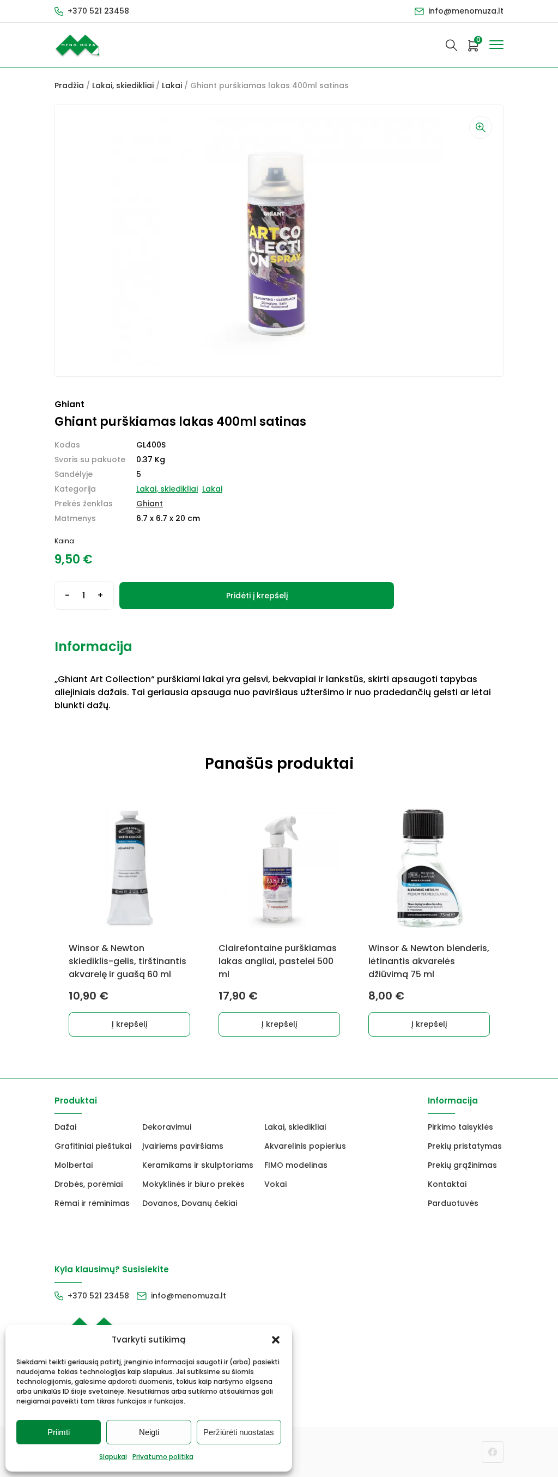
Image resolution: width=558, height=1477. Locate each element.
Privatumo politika (162, 1456)
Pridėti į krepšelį (257, 595)
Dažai (65, 1126)
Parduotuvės (453, 1203)
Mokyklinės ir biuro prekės (193, 1184)
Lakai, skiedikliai (123, 85)
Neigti (149, 1432)
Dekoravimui (166, 1126)
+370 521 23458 (98, 10)
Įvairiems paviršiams (182, 1146)
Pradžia (69, 85)
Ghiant (149, 503)
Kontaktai (447, 1184)
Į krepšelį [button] (129, 1024)
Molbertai (73, 1165)
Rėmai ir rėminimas (92, 1203)
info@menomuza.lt (466, 10)
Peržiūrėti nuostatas (238, 1432)
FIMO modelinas (295, 1165)
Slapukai (113, 1456)
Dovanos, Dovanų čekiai (189, 1203)
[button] (275, 1339)
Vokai (275, 1184)
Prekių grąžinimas (462, 1165)
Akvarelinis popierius (305, 1146)
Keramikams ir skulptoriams (197, 1165)
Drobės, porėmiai (88, 1184)
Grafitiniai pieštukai (92, 1146)
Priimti (58, 1432)
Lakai (172, 85)
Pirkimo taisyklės (460, 1126)
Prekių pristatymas (465, 1146)
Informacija (93, 646)
